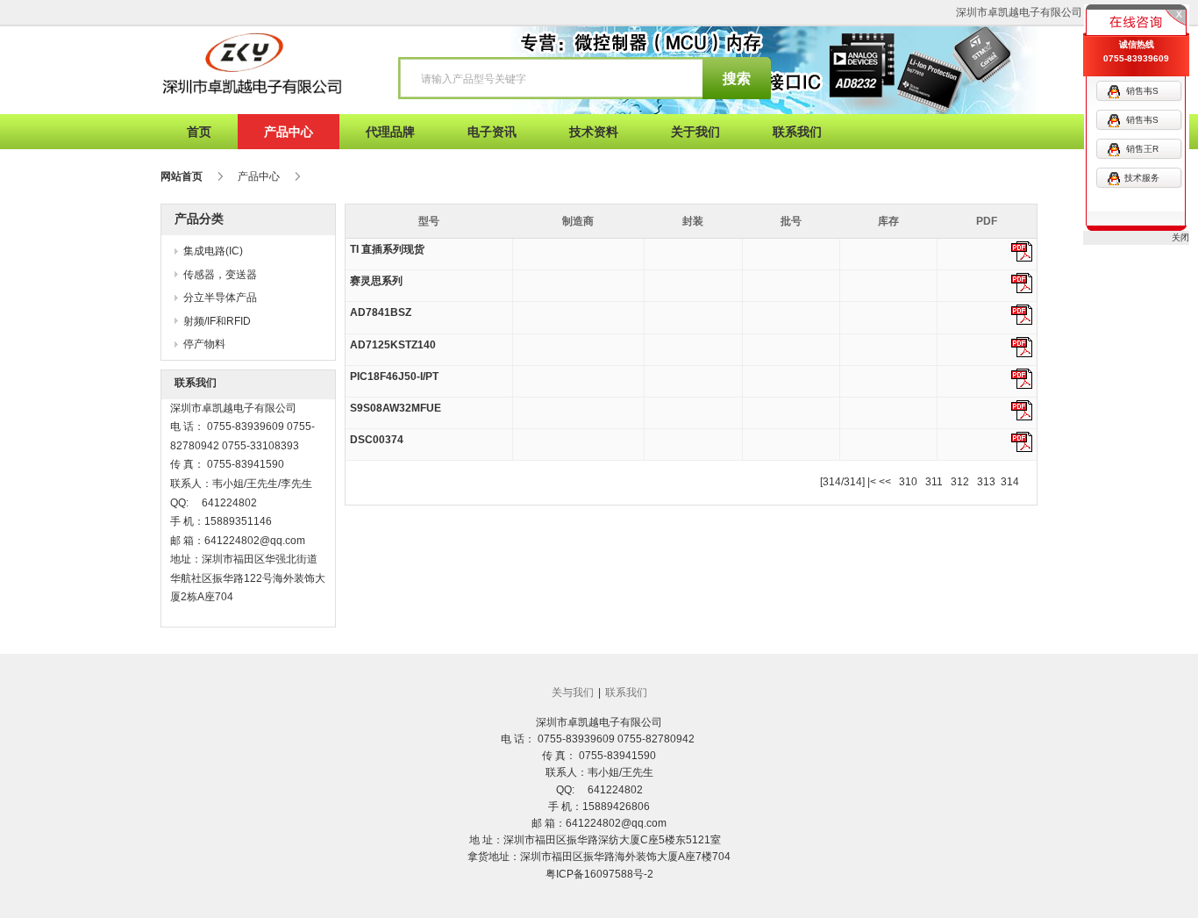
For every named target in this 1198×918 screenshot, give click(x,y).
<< (885, 482)
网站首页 (181, 176)
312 (960, 482)
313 (986, 482)
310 (908, 482)
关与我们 (573, 692)
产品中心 (259, 176)
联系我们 (626, 692)
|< (871, 482)
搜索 (737, 78)
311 (934, 482)
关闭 (1180, 237)
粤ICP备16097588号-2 (599, 874)
